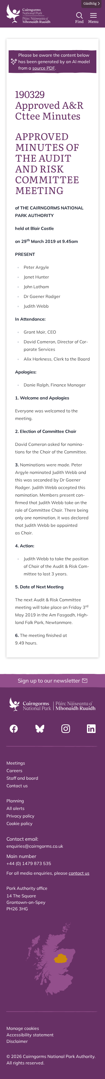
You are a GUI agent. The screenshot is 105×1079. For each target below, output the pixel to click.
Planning (15, 800)
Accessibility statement (30, 1034)
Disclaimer (17, 1041)
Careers (14, 770)
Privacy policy (20, 816)
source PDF (43, 68)
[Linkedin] (91, 728)
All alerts (15, 808)
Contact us (17, 785)
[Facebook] (13, 728)
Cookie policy (19, 823)
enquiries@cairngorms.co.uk (34, 846)
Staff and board (22, 778)
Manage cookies (22, 1028)
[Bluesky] (40, 728)
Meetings (15, 763)
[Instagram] (65, 728)
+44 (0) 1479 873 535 (28, 863)
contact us (79, 873)
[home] (28, 13)
